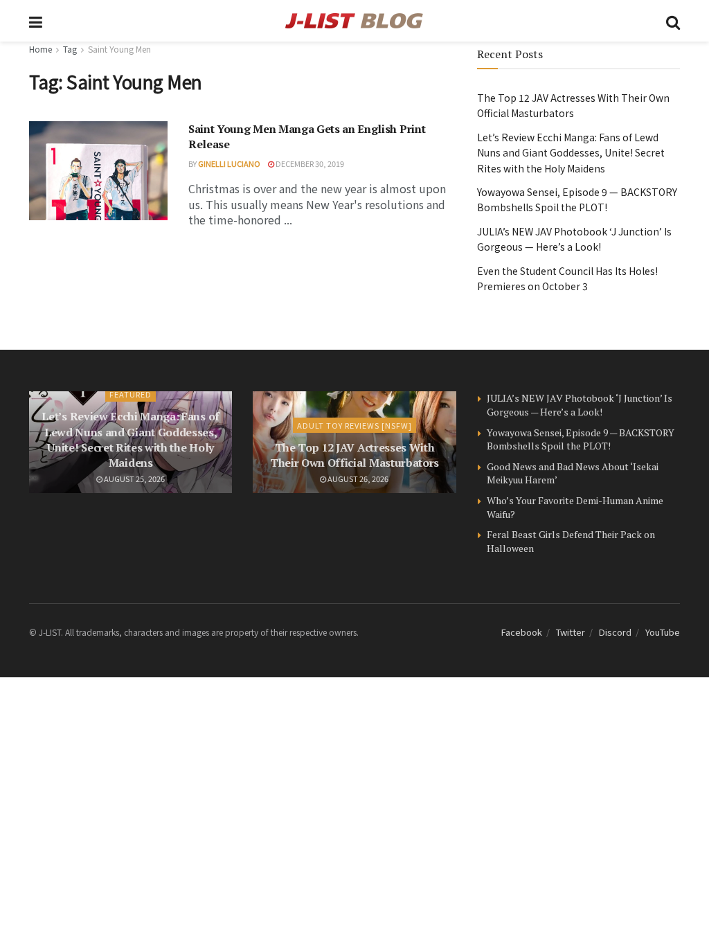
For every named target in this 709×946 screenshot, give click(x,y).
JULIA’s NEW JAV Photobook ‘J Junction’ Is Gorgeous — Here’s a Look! (579, 404)
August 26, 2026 (357, 478)
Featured (130, 394)
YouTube (662, 632)
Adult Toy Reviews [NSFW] (354, 425)
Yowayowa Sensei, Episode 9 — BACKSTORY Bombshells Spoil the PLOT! (580, 439)
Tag (70, 49)
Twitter (570, 632)
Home (40, 49)
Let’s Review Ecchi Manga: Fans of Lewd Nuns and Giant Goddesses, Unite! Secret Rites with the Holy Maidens (571, 152)
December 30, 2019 (309, 163)
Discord (615, 632)
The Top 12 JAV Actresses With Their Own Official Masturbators (354, 455)
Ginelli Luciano (229, 163)
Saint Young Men (119, 49)
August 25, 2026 (133, 478)
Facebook (521, 632)
